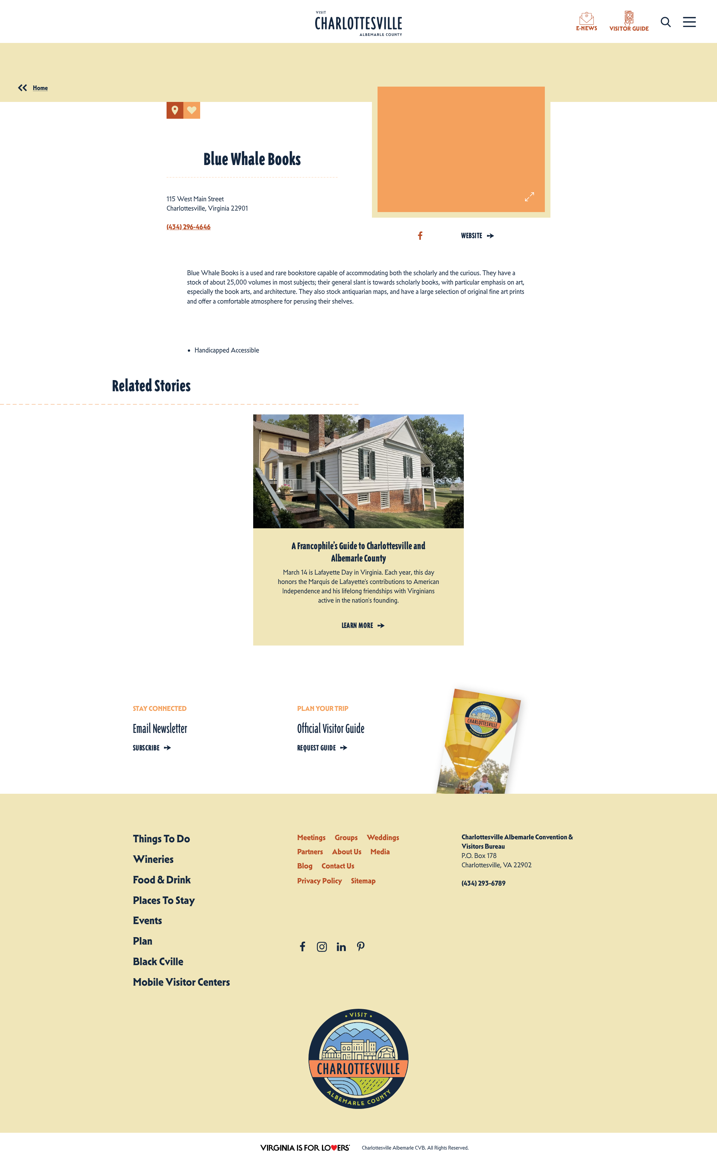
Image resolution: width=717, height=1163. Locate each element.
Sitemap (363, 880)
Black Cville (158, 961)
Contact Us (338, 865)
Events (147, 920)
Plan (142, 941)
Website (471, 235)
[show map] (175, 110)
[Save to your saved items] (191, 110)
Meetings (311, 837)
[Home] (358, 24)
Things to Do (161, 838)
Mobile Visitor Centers (181, 982)
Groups (346, 837)
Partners (310, 851)
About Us (346, 851)
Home (40, 87)
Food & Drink (162, 879)
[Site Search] (666, 21)
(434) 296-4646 (189, 227)
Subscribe (146, 747)
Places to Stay (164, 900)
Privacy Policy (319, 880)
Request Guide (316, 747)
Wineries (153, 859)
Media (380, 851)
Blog (305, 865)
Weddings (383, 837)
